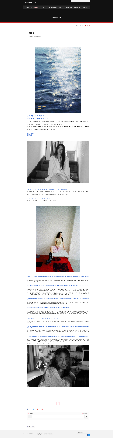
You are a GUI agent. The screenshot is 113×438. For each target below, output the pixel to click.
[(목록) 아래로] (88, 409)
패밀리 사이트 (81, 432)
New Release (69, 7)
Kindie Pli (61, 7)
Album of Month (52, 7)
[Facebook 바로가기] (87, 434)
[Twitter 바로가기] (89, 434)
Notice (27, 7)
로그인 (77, 1)
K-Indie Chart (77, 7)
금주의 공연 (85, 7)
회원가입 (81, 1)
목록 (29, 426)
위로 (33, 426)
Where (44, 7)
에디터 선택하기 (85, 413)
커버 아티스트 (87, 25)
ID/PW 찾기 (87, 1)
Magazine (35, 7)
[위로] (86, 409)
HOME (73, 1)
